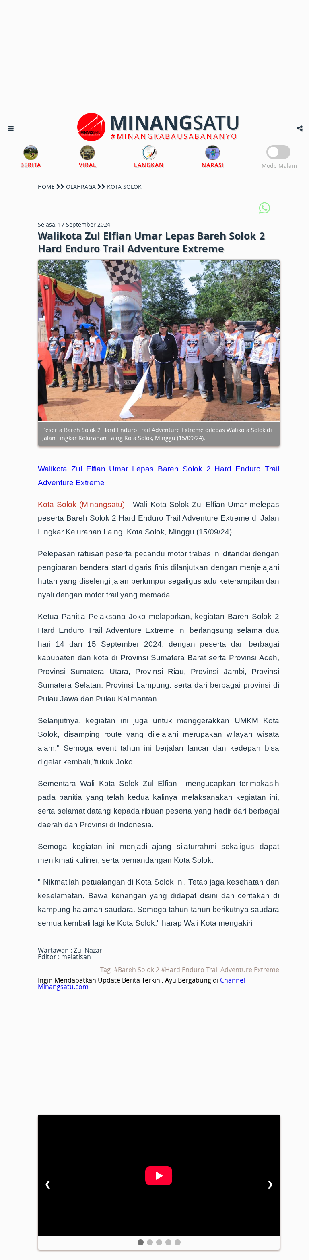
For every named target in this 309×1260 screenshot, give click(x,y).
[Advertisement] (154, 56)
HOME (46, 186)
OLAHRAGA (81, 186)
